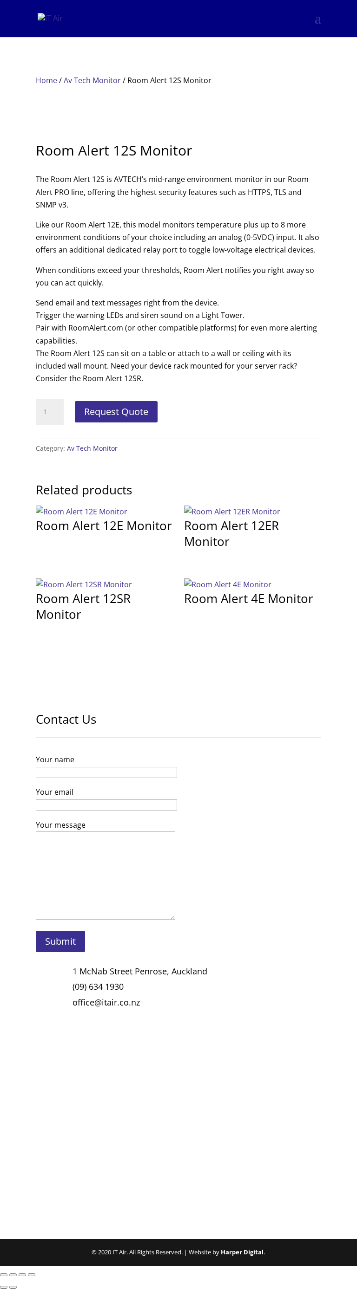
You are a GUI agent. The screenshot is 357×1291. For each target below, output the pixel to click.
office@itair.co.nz (106, 1002)
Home (46, 80)
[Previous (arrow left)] (3, 1287)
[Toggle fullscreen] (13, 1274)
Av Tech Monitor (92, 80)
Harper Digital (242, 1252)
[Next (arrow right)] (13, 1287)
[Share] (22, 1274)
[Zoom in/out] (3, 1274)
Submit (60, 941)
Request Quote (116, 411)
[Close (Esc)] (31, 1274)
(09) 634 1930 (98, 986)
